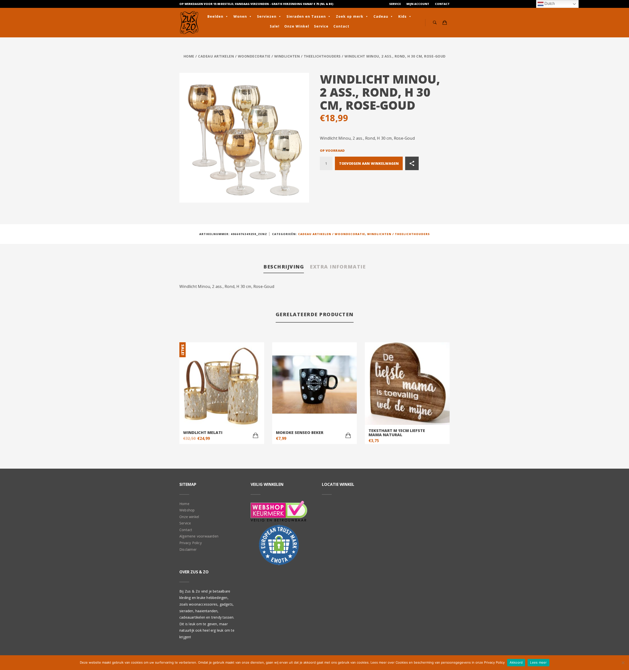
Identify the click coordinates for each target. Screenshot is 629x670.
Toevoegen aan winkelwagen (369, 163)
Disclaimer (188, 549)
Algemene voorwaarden (198, 536)
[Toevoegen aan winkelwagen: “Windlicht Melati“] (255, 435)
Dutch (549, 3)
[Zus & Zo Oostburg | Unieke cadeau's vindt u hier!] (189, 22)
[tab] (283, 267)
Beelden (215, 16)
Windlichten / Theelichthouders (307, 56)
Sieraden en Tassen (306, 16)
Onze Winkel (296, 26)
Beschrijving (283, 266)
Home (189, 56)
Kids (402, 16)
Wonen (240, 16)
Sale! (274, 26)
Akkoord (516, 662)
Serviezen (266, 16)
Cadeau (380, 16)
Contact (442, 4)
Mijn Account (417, 4)
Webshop (187, 510)
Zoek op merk (349, 16)
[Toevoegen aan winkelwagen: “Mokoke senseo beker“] (348, 435)
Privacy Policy (190, 542)
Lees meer (538, 662)
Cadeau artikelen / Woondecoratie (234, 56)
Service (395, 4)
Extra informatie (338, 266)
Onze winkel (189, 516)
